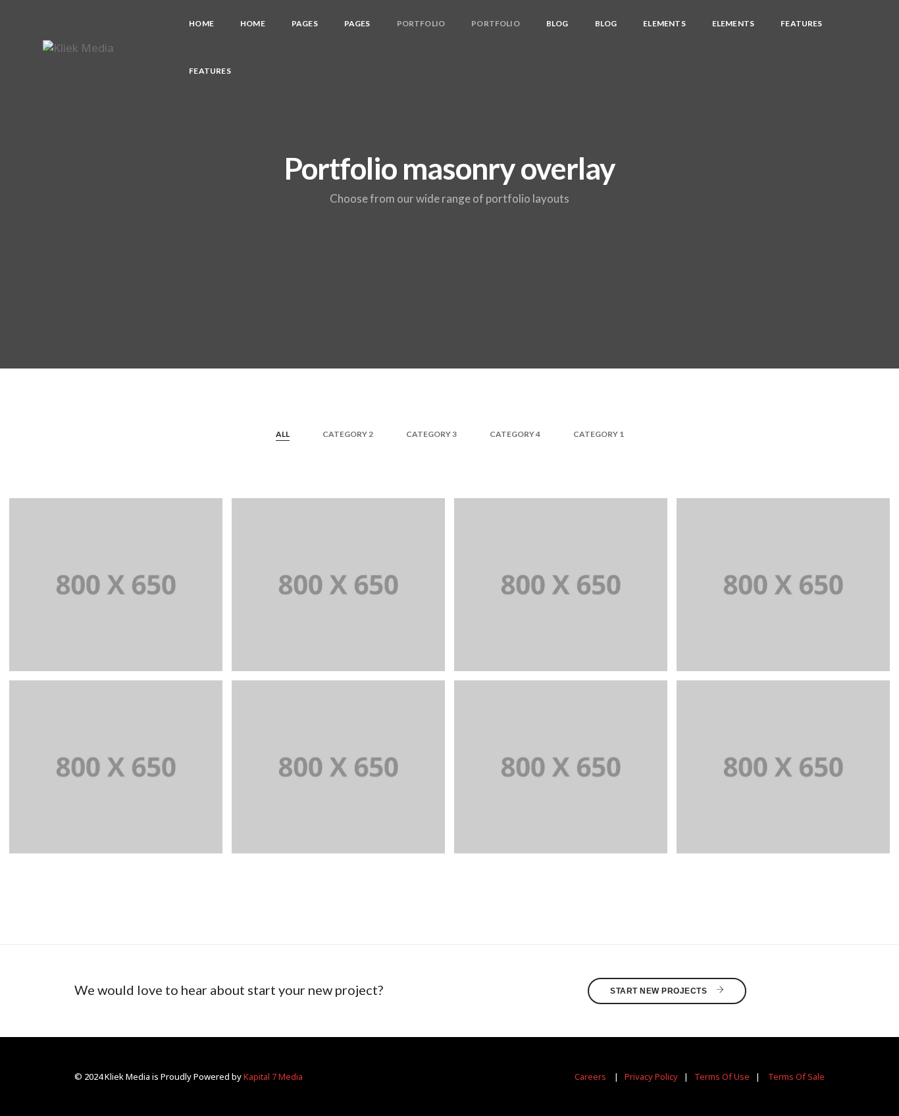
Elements (664, 23)
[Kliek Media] (78, 46)
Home (201, 23)
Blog (557, 23)
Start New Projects (659, 991)
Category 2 (347, 434)
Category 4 (515, 434)
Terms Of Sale (796, 1076)
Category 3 (431, 434)
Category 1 (598, 434)
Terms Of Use (722, 1076)
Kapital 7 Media (273, 1076)
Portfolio (421, 23)
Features (801, 23)
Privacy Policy (651, 1076)
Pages (305, 23)
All (283, 434)
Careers (590, 1076)
